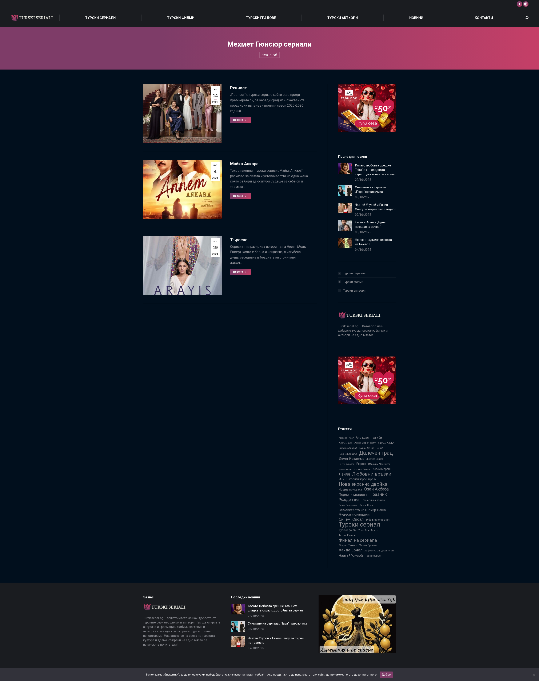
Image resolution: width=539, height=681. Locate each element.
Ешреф (361, 464)
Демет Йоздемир (351, 459)
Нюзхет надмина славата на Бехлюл (373, 242)
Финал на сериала (358, 540)
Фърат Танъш (348, 545)
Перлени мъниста (353, 494)
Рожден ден (349, 499)
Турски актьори (354, 290)
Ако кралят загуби (369, 437)
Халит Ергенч (368, 545)
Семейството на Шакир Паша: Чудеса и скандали (362, 512)
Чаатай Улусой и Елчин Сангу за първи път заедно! (375, 207)
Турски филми (353, 282)
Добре (386, 674)
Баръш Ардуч (386, 442)
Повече (238, 119)
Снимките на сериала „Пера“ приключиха (370, 189)
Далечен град (376, 453)
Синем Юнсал (351, 519)
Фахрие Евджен (347, 535)
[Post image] (345, 168)
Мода (341, 479)
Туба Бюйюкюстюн (378, 519)
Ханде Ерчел (350, 550)
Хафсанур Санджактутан (379, 550)
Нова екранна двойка (363, 484)
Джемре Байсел (374, 459)
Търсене (238, 239)
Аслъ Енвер (345, 442)
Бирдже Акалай (348, 447)
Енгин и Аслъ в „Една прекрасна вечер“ (370, 224)
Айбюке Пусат (346, 438)
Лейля (344, 474)
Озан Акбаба (376, 489)
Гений (379, 448)
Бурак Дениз (366, 447)
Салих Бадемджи (348, 505)
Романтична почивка (374, 500)
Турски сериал (359, 524)
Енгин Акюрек (346, 464)
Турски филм (347, 530)
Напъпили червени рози (361, 479)
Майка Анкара (244, 163)
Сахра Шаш (366, 505)
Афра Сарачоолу (365, 442)
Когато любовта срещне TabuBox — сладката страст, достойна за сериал (375, 170)
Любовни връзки (371, 474)
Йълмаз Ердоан (362, 469)
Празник (378, 494)
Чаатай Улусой (351, 555)
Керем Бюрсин (382, 469)
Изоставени (345, 469)
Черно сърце (373, 555)
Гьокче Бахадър (348, 453)
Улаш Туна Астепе (368, 530)
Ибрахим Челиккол (379, 463)
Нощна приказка (350, 489)
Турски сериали (354, 273)
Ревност (238, 87)
